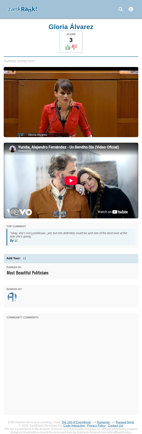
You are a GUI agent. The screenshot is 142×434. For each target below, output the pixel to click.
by (12, 240)
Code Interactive (74, 425)
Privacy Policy (96, 425)
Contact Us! (115, 425)
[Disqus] (71, 366)
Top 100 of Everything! (76, 422)
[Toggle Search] (120, 9)
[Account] (131, 9)
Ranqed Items (125, 422)
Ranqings (103, 422)
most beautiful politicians (27, 272)
